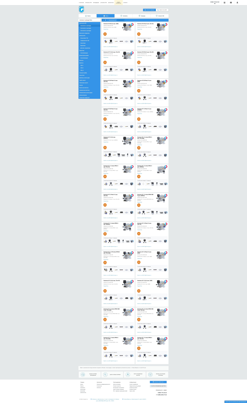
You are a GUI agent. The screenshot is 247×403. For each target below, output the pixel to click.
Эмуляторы (82, 43)
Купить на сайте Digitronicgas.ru (110, 46)
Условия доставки (133, 387)
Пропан (82, 386)
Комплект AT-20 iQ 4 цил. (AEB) (111, 23)
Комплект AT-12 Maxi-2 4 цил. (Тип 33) (144, 223)
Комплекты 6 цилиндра (85, 28)
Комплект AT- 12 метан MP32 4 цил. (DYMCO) (144, 166)
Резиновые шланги (83, 82)
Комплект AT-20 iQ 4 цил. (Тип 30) (145, 52)
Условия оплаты (133, 389)
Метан (81, 384)
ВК (214, 3)
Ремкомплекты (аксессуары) (85, 92)
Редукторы (81, 50)
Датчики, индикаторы (84, 48)
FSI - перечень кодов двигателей (120, 391)
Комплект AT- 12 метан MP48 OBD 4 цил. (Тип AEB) (112, 309)
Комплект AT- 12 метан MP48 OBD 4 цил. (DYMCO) (145, 195)
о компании (81, 2)
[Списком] (105, 20)
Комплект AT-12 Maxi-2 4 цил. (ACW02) (144, 109)
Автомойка (82, 391)
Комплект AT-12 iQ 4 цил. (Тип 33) (112, 52)
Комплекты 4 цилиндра (85, 25)
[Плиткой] (103, 20)
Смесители (81, 75)
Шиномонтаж (83, 392)
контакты (125, 2)
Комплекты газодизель (84, 33)
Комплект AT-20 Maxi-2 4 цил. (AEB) (144, 81)
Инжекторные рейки (84, 55)
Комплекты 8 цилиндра (85, 30)
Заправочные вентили (84, 90)
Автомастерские (83, 95)
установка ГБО (103, 2)
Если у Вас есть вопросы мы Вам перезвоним (236, 401)
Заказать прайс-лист (159, 382)
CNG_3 (81, 70)
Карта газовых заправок (118, 389)
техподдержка (96, 2)
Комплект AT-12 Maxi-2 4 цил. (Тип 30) (111, 195)
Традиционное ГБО (84, 40)
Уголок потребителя (134, 384)
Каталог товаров (150, 10)
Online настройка (117, 384)
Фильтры (81, 60)
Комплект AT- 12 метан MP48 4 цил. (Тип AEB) (111, 338)
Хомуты (81, 85)
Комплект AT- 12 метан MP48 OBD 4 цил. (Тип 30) (145, 309)
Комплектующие (83, 53)
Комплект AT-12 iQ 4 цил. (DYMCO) (110, 137)
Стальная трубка (83, 72)
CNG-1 (81, 65)
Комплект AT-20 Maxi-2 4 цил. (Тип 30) (111, 81)
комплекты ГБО (88, 2)
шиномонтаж (111, 2)
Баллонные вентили (83, 87)
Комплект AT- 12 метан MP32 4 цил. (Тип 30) (111, 166)
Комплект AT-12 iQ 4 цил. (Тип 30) (112, 280)
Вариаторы (82, 45)
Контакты (99, 387)
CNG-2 (81, 67)
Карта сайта (132, 391)
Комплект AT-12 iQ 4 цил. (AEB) (144, 280)
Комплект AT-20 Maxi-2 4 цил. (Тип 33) (111, 109)
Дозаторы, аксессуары (84, 77)
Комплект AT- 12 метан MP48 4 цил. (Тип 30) (144, 338)
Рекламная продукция (84, 97)
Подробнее (106, 29)
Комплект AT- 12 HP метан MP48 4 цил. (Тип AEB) (112, 252)
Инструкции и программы (118, 387)
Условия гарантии (117, 386)
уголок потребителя (118, 2)
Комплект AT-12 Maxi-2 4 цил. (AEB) (144, 252)
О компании (99, 386)
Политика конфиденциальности (103, 384)
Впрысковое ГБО (83, 38)
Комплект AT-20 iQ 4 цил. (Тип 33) (145, 23)
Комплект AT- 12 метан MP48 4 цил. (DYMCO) (111, 223)
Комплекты (82, 387)
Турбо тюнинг (82, 80)
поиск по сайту (163, 10)
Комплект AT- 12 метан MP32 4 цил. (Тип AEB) (144, 137)
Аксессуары (82, 389)
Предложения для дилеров (135, 386)
